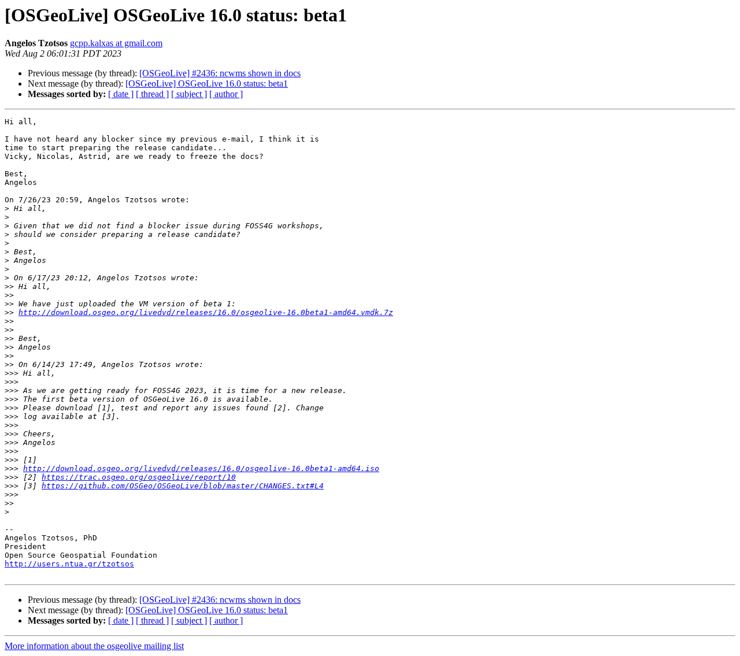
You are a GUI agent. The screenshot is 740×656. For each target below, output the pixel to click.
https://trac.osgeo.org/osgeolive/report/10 (139, 477)
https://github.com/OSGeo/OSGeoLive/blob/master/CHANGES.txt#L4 (183, 485)
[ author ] (226, 94)
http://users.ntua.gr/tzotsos (69, 563)
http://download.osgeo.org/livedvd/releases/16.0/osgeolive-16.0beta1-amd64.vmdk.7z (205, 312)
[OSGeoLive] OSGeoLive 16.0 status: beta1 (206, 83)
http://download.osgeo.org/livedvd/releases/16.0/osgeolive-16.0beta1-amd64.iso (201, 468)
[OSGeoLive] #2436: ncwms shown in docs (220, 73)
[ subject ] (189, 94)
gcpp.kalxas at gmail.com (116, 43)
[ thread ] (152, 94)
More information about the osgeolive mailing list (94, 646)
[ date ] (121, 94)
